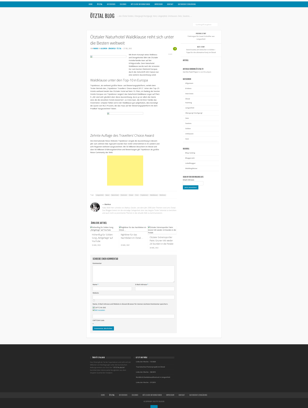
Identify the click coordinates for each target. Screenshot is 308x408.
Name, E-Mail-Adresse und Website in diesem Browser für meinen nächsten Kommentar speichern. (130, 304)
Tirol (136, 195)
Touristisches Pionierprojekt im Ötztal (150, 367)
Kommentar (97, 263)
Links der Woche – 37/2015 (146, 382)
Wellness (162, 195)
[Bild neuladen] (99, 310)
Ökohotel (124, 195)
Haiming (188, 103)
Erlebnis (123, 4)
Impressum (158, 4)
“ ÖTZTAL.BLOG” (118, 367)
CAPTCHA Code (98, 320)
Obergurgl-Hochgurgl (193, 113)
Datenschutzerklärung (187, 4)
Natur (107, 195)
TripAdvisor (144, 195)
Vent (187, 139)
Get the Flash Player (190, 72)
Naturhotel (115, 195)
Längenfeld (112, 48)
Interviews (111, 4)
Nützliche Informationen (140, 4)
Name (95, 284)
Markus (95, 48)
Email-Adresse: (188, 180)
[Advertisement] (125, 170)
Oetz (187, 118)
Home (91, 4)
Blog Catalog (190, 153)
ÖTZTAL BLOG (102, 16)
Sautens (188, 123)
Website (96, 293)
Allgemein (104, 48)
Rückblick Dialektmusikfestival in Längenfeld (153, 377)
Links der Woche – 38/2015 (146, 372)
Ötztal (99, 4)
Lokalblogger (190, 163)
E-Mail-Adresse (141, 284)
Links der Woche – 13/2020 (146, 362)
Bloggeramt (190, 158)
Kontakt (170, 4)
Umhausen (189, 134)
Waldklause (153, 195)
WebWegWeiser (191, 168)
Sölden (188, 128)
